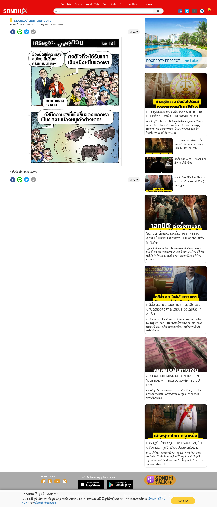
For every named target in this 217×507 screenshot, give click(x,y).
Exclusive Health (130, 4)
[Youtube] (194, 11)
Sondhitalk (109, 4)
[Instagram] (202, 11)
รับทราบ (183, 501)
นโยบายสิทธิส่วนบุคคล (45, 502)
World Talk (92, 4)
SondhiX (66, 4)
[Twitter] (187, 11)
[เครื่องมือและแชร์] (213, 11)
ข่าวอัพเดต (150, 4)
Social (79, 4)
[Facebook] (180, 11)
